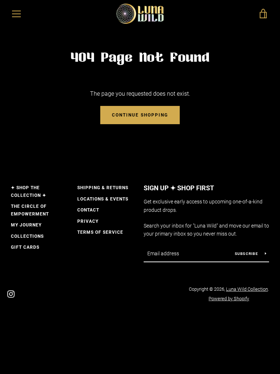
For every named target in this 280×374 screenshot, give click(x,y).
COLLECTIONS (27, 236)
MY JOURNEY (26, 225)
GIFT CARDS (25, 247)
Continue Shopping (140, 115)
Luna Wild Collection (247, 289)
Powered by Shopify (229, 298)
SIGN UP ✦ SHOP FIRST (179, 188)
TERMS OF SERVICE (100, 232)
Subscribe (247, 254)
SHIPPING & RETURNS (102, 187)
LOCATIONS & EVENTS (102, 199)
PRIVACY (87, 221)
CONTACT (88, 210)
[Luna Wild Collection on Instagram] (11, 293)
